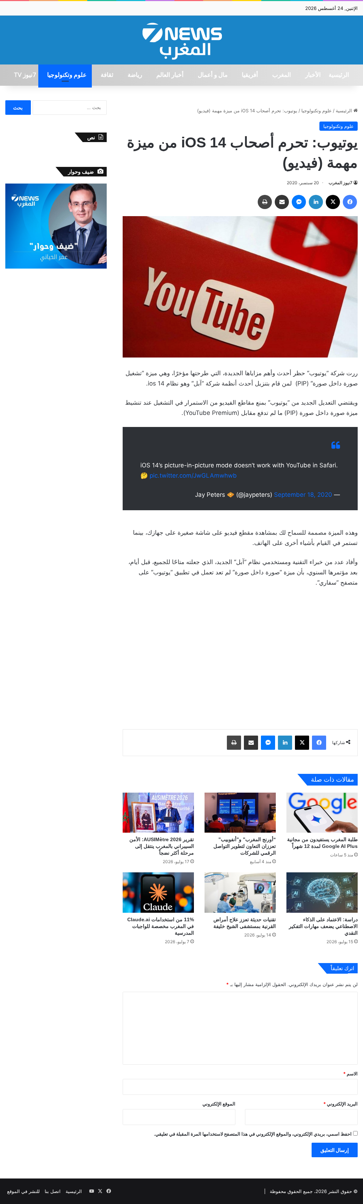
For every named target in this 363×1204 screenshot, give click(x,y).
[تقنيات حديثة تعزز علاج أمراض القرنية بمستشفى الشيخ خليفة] (240, 892)
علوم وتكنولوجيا (66, 75)
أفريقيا (250, 75)
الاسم (350, 1073)
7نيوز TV (25, 75)
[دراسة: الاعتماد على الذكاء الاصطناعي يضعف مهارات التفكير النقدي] (322, 892)
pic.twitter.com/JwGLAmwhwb (193, 475)
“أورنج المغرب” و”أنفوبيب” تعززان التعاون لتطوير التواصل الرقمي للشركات (244, 846)
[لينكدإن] (316, 202)
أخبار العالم (170, 75)
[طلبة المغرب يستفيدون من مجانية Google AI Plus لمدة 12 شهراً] (322, 813)
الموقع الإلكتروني (218, 1104)
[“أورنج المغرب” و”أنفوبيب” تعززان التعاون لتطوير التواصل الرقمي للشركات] (240, 813)
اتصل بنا (53, 1191)
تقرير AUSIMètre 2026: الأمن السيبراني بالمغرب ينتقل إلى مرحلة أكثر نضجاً (161, 846)
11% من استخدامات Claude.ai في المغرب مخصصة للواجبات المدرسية (160, 926)
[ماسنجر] (299, 202)
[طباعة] (265, 202)
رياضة (135, 75)
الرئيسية (339, 75)
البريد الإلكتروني (340, 1104)
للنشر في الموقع (23, 1191)
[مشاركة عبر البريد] (282, 202)
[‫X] (333, 202)
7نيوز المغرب (340, 182)
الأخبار (313, 75)
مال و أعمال (213, 75)
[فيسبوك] (350, 202)
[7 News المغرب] (181, 40)
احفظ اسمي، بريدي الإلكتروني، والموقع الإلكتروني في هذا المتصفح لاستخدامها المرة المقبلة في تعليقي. (253, 1134)
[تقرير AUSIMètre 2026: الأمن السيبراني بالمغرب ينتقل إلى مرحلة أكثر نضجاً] (158, 813)
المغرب (281, 75)
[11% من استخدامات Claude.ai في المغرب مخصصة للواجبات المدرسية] (158, 892)
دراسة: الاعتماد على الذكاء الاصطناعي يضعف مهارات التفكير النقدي (323, 926)
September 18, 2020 (303, 494)
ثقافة (107, 75)
